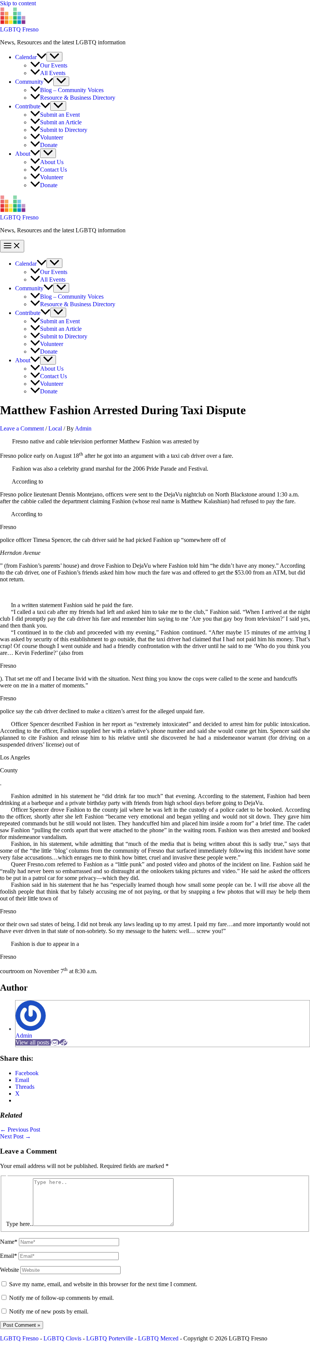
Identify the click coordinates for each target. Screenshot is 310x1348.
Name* (8, 1241)
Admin (24, 1035)
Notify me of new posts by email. (48, 1311)
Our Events (53, 65)
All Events (52, 73)
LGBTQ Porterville (109, 1338)
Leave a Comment (22, 428)
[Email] (55, 1042)
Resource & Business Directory (77, 97)
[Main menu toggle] (12, 246)
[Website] (63, 1042)
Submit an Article (61, 122)
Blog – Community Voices (72, 90)
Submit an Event (60, 114)
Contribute (27, 106)
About (22, 153)
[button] (41, 57)
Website (9, 1270)
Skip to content (18, 3)
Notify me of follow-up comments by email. (61, 1298)
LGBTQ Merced (158, 1338)
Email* (8, 1255)
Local (55, 428)
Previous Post (20, 1129)
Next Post (15, 1136)
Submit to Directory (63, 130)
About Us (52, 162)
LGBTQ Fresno (19, 29)
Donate (48, 145)
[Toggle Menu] (54, 56)
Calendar (26, 57)
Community (29, 81)
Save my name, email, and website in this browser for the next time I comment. (103, 1284)
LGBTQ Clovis (62, 1338)
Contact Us (53, 169)
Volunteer (51, 137)
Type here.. (19, 1224)
